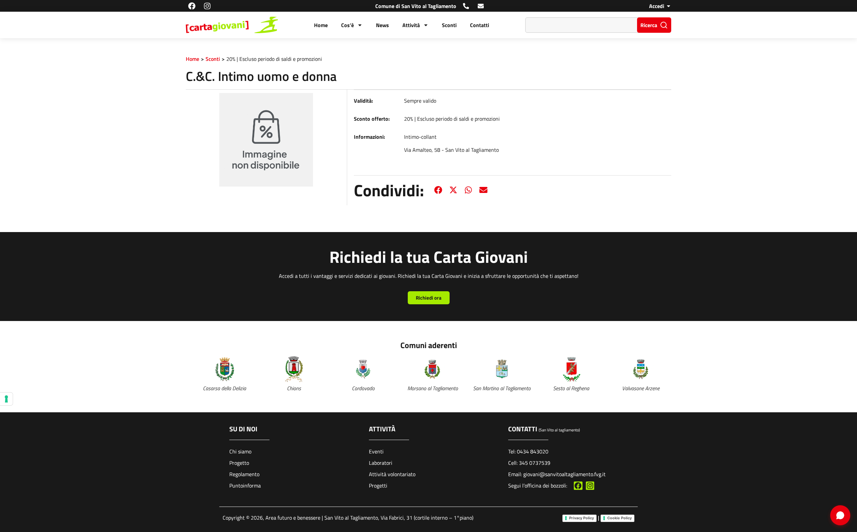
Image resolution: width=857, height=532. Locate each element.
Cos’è (347, 25)
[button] (438, 189)
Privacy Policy (581, 518)
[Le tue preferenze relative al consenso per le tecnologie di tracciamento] (6, 399)
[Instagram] (207, 6)
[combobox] (582, 25)
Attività (411, 25)
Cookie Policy (619, 518)
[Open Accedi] (668, 6)
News (382, 25)
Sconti (449, 25)
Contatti (479, 25)
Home (321, 25)
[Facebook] (192, 6)
